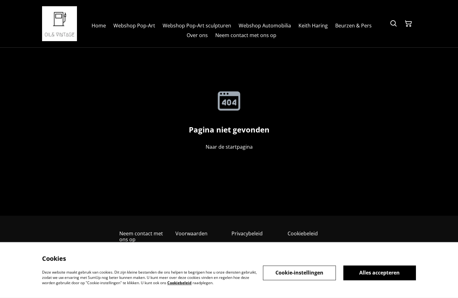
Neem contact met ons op (141, 236)
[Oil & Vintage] (59, 23)
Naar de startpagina (229, 146)
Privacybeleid (247, 233)
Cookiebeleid (303, 233)
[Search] (393, 24)
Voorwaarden (191, 233)
